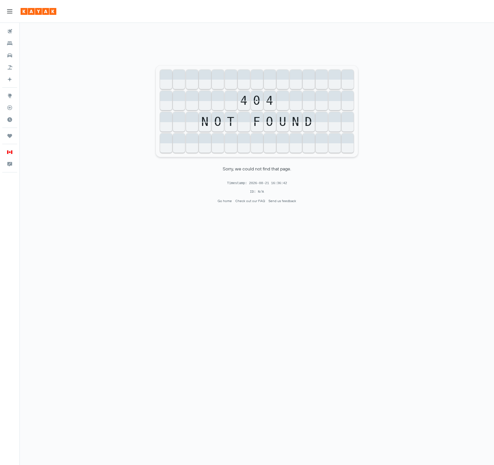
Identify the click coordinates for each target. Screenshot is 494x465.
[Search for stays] (9, 43)
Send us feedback (282, 201)
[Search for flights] (9, 31)
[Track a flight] (9, 107)
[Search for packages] (9, 67)
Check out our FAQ (250, 201)
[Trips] (9, 136)
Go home (225, 201)
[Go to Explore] (9, 95)
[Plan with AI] (9, 79)
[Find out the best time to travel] (9, 119)
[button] (9, 11)
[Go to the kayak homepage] (38, 11)
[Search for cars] (9, 55)
